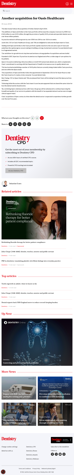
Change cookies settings (10, 447)
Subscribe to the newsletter (60, 447)
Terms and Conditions (25, 468)
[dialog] (3, 472)
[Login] (67, 3)
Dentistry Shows (31, 451)
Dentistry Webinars (32, 459)
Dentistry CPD (31, 447)
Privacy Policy (36, 468)
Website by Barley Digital (48, 468)
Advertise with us (7, 451)
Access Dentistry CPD (15, 171)
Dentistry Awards (32, 455)
